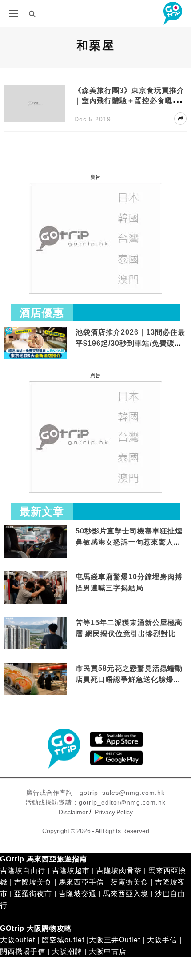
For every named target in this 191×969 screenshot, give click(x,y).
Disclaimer (73, 812)
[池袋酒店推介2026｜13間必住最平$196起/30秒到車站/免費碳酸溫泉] (35, 342)
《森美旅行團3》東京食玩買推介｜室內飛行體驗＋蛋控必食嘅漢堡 (129, 101)
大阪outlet (17, 940)
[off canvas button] (13, 13)
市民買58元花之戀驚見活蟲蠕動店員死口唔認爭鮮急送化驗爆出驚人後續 (129, 680)
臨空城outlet (63, 940)
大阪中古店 (108, 951)
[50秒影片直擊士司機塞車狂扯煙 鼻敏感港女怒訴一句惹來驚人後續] (35, 542)
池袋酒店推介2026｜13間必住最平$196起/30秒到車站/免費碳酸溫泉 (130, 343)
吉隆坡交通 (77, 893)
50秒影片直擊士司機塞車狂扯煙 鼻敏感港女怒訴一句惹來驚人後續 (129, 542)
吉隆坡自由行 (22, 870)
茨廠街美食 (129, 882)
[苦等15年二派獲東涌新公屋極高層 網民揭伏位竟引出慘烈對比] (35, 633)
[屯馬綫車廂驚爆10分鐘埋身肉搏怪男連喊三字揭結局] (35, 588)
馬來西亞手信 (81, 882)
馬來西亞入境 (125, 893)
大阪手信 (162, 940)
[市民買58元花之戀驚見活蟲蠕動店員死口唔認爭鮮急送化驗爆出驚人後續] (35, 679)
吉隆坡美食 (33, 882)
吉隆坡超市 (71, 870)
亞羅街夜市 (33, 893)
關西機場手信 (22, 951)
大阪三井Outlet (114, 940)
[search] (32, 13)
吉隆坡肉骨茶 (119, 870)
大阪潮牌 (67, 951)
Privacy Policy (114, 812)
